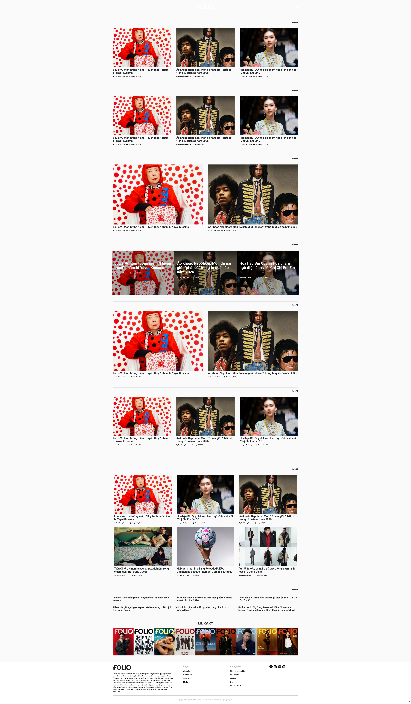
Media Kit (186, 682)
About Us (186, 671)
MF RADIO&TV (235, 686)
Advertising (187, 678)
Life (231, 682)
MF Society (234, 675)
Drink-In (233, 678)
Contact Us (187, 675)
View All (295, 23)
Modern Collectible (237, 671)
